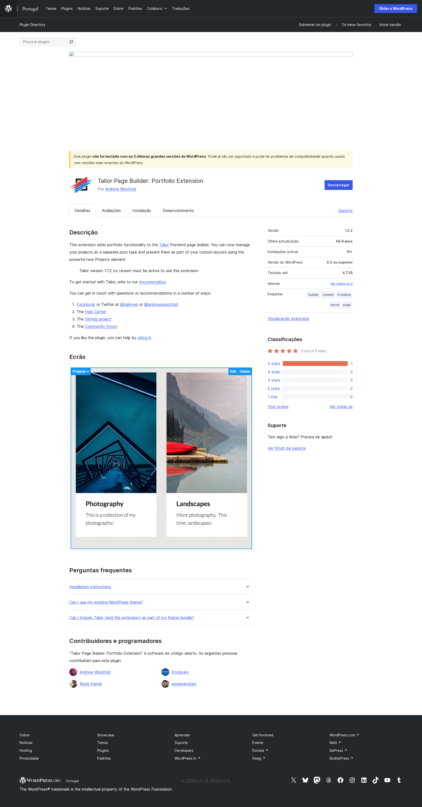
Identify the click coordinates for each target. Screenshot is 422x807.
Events (257, 743)
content (328, 295)
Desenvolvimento (178, 210)
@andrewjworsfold (161, 304)
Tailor (164, 244)
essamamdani (184, 683)
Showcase (105, 735)
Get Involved (262, 735)
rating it (144, 337)
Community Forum (101, 326)
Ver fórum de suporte (287, 448)
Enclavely (180, 672)
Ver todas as (341, 406)
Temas (102, 743)
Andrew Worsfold (120, 189)
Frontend (344, 295)
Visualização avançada (288, 318)
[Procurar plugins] (71, 42)
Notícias (26, 743)
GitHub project (98, 319)
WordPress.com (344, 735)
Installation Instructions (90, 587)
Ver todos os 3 (341, 284)
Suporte (345, 210)
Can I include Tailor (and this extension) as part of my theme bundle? (131, 617)
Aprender (182, 735)
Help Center (95, 311)
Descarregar (338, 185)
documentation (152, 281)
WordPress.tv (187, 758)
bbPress (338, 750)
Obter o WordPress (395, 8)
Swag (258, 758)
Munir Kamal (91, 683)
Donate (260, 750)
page (347, 305)
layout (334, 305)
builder (313, 295)
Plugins (103, 750)
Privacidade (29, 758)
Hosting (26, 750)
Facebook (86, 304)
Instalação (141, 210)
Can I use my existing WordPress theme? (106, 602)
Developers (184, 750)
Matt (335, 743)
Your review (278, 406)
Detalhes (82, 210)
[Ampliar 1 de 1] (246, 372)
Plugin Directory (32, 24)
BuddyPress (341, 758)
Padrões (104, 758)
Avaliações (111, 210)
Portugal (72, 781)
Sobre (25, 735)
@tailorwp (129, 304)
